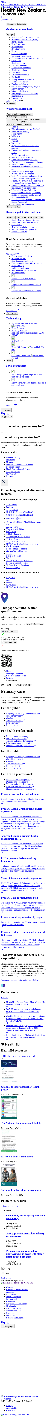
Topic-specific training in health (24, 160)
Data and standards (19, 65)
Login (6, 414)
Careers (25, 4)
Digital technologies (19, 70)
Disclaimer (10, 1315)
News (9, 360)
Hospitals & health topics (11, 4)
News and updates (13, 1297)
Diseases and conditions (21, 68)
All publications (18, 273)
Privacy (9, 1405)
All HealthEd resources (18, 1056)
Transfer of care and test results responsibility (19, 980)
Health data (21, 217)
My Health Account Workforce (24, 323)
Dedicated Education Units (22, 204)
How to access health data (22, 261)
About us (10, 405)
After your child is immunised (17, 1156)
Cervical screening (19, 53)
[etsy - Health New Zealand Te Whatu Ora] (23, 1383)
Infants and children (19, 91)
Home (8, 671)
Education (15, 72)
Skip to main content (9, 2)
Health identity (17, 89)
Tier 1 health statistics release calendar (27, 263)
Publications (11, 311)
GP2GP (14, 335)
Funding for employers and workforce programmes (26, 121)
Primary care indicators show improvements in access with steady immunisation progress (25, 1254)
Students (15, 141)
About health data (18, 258)
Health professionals (37, 4)
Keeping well (11, 1299)
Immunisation (17, 96)
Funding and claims (19, 84)
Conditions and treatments (17, 1289)
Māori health (16, 134)
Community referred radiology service (27, 58)
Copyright (10, 1410)
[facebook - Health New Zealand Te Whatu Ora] (2, 1330)
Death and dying (18, 63)
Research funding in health (22, 164)
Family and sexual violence (22, 79)
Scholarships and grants (16, 117)
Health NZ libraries (19, 232)
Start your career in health (22, 157)
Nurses (14, 138)
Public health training (20, 131)
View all (4, 998)
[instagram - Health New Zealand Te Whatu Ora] (2, 1334)
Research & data (13, 207)
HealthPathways (18, 328)
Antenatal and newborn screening (25, 37)
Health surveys (17, 266)
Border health (17, 42)
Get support (11, 254)
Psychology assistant (19, 155)
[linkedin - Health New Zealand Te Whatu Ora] (2, 1338)
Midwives (15, 136)
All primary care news (10, 1206)
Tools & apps (12, 313)
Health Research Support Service (25, 220)
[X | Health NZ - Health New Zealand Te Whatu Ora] (2, 1394)
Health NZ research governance (24, 222)
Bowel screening (18, 44)
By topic (10, 35)
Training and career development (19, 114)
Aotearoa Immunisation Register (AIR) (27, 333)
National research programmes (24, 229)
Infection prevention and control (24, 93)
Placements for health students (19, 124)
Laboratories (16, 98)
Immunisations (12, 1294)
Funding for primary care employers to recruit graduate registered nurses (27, 182)
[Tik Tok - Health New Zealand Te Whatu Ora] (2, 1390)
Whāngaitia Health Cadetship (23, 190)
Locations (10, 1313)
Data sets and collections (21, 256)
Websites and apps (13, 1311)
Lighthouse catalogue (20, 268)
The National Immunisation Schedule (21, 1123)
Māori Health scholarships (22, 171)
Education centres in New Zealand (25, 129)
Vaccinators (16, 143)
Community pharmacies (21, 56)
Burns (13, 51)
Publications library (35, 217)
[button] (5, 1274)
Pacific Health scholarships (22, 174)
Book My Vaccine (19, 330)
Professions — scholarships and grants (27, 162)
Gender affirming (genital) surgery (25, 86)
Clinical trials (16, 225)
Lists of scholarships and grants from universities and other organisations (26, 177)
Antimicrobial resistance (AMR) (24, 39)
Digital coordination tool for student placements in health (26, 196)
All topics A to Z (13, 101)
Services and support (14, 1318)
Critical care (16, 61)
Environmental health (20, 75)
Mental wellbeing (13, 1308)
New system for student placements (26, 192)
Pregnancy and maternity (16, 1304)
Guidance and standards (16, 24)
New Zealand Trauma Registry (24, 270)
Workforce (11, 104)
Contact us (10, 1301)
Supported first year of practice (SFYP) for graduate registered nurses (27, 186)
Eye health (15, 77)
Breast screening (18, 49)
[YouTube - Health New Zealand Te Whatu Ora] (2, 1387)
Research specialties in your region (25, 227)
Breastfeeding (17, 46)
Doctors (14, 127)
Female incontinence (19, 82)
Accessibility (11, 1408)
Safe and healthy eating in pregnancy (21, 1190)
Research (10, 217)
